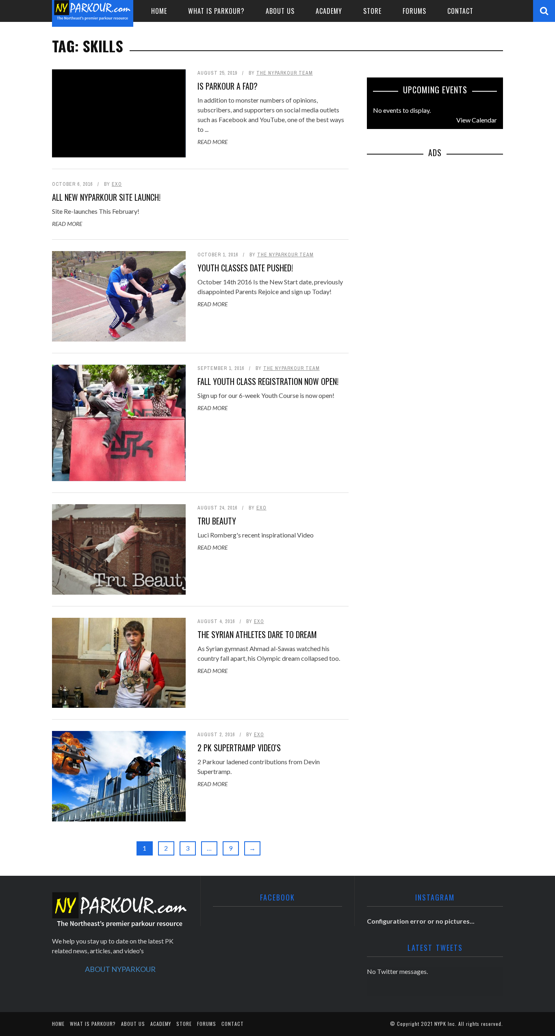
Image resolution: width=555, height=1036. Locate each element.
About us (280, 11)
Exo (117, 184)
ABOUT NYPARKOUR (120, 969)
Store (372, 11)
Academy (329, 11)
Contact (460, 11)
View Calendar (476, 120)
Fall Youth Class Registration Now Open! (267, 381)
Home (159, 11)
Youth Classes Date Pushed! (245, 268)
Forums (414, 11)
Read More (212, 141)
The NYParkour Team (284, 73)
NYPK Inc (444, 1023)
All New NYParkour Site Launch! (106, 197)
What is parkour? (216, 11)
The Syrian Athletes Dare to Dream (257, 634)
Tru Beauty (216, 521)
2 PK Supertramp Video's (239, 748)
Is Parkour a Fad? (227, 86)
